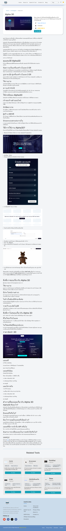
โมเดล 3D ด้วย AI (42, 23)
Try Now (37, 31)
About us (35, 512)
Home (20, 2)
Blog (46, 2)
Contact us (36, 514)
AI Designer (13, 10)
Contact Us (41, 2)
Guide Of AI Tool (22, 527)
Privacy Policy (36, 509)
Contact (61, 527)
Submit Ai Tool (32, 2)
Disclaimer (26, 519)
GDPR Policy (27, 514)
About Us (25, 2)
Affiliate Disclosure (28, 516)
